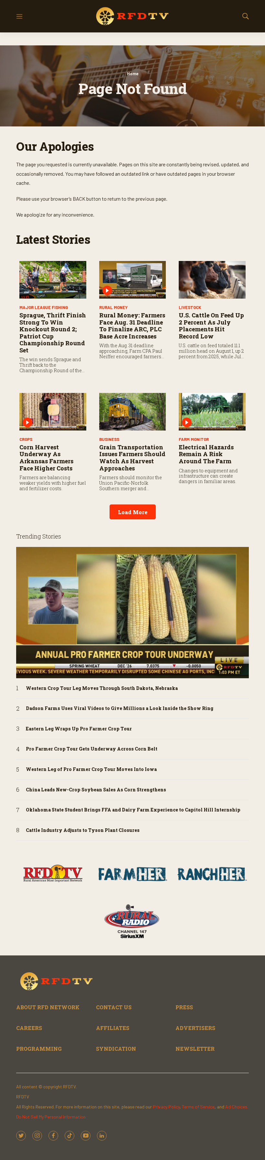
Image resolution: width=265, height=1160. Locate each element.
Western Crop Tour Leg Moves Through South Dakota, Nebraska (102, 688)
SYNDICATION (116, 1049)
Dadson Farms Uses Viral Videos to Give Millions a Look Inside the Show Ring (119, 708)
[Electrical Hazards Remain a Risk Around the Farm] (212, 412)
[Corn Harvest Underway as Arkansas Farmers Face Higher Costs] (52, 412)
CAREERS (29, 1028)
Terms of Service (198, 1106)
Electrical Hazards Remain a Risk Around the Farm (206, 454)
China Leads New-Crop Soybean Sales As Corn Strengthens (96, 790)
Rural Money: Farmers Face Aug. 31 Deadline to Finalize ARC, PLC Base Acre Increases (132, 325)
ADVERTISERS (195, 1028)
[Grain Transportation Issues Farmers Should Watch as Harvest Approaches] (132, 412)
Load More (132, 512)
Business (109, 439)
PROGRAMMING (39, 1049)
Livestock (190, 307)
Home (132, 73)
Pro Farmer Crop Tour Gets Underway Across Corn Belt (91, 749)
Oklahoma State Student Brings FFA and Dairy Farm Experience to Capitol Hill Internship (133, 810)
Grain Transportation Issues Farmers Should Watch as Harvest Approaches (132, 457)
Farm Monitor (194, 439)
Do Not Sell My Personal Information (51, 1116)
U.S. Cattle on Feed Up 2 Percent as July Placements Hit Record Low (211, 325)
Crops (25, 439)
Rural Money (113, 307)
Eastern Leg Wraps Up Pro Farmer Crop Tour (79, 729)
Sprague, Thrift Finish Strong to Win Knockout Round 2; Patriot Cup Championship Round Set (52, 332)
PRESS (184, 1007)
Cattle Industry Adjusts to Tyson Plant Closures (83, 830)
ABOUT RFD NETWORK (48, 1007)
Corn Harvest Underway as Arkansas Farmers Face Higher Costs (46, 457)
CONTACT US (114, 1007)
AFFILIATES (112, 1028)
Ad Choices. (236, 1106)
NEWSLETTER (195, 1049)
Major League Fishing (43, 307)
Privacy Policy (166, 1106)
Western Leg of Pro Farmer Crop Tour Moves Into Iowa (91, 769)
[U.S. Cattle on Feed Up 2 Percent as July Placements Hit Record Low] (212, 280)
